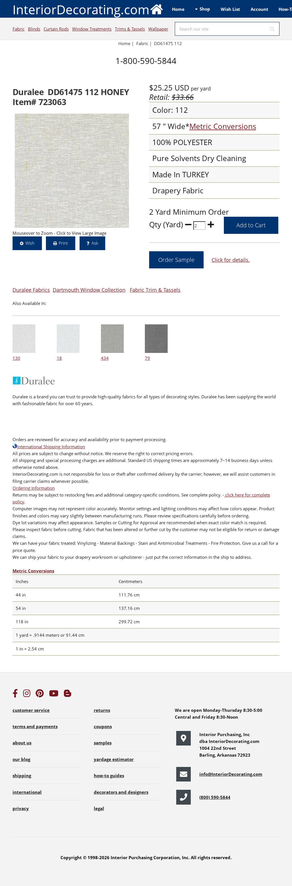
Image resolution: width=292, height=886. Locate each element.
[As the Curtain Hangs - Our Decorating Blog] (67, 695)
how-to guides (109, 775)
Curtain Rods (56, 29)
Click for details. (231, 259)
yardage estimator (114, 759)
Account (259, 9)
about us (22, 743)
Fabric (19, 29)
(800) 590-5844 (214, 797)
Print (63, 243)
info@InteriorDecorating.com (230, 774)
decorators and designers (121, 792)
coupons (103, 726)
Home (178, 9)
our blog (21, 759)
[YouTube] (53, 695)
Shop (205, 9)
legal (99, 808)
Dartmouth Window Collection (89, 289)
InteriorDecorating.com (81, 9)
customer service (31, 710)
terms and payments (35, 726)
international (27, 792)
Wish (30, 243)
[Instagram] (27, 695)
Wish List (230, 9)
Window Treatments (91, 29)
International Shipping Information (51, 446)
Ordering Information (34, 488)
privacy (21, 808)
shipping (22, 775)
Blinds (34, 29)
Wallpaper (158, 29)
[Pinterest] (40, 695)
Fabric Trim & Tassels (155, 289)
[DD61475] (72, 171)
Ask (95, 243)
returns (102, 710)
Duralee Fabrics (31, 289)
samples (102, 743)
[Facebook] (15, 695)
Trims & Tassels (130, 29)
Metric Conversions (222, 126)
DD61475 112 (168, 43)
